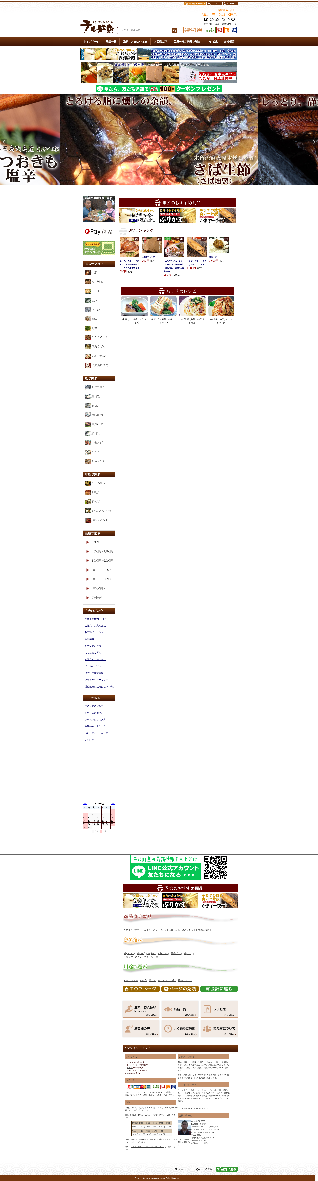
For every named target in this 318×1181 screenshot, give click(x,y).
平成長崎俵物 (202, 930)
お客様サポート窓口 (95, 659)
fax (128, 1073)
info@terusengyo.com (205, 1132)
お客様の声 (160, 41)
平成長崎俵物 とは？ (95, 618)
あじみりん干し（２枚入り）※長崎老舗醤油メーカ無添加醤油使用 (129, 264)
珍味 (171, 930)
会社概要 (229, 41)
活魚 (155, 930)
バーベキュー (131, 980)
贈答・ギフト (185, 980)
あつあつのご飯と (167, 980)
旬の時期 (89, 740)
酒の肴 (152, 980)
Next (314, 142)
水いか (163, 930)
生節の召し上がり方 (95, 726)
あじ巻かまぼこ (149, 257)
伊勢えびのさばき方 (95, 719)
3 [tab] (161, 188)
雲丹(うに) (176, 953)
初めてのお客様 (93, 646)
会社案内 (89, 639)
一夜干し (146, 930)
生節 (126, 930)
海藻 (177, 930)
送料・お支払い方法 (135, 41)
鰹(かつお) (129, 953)
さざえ (138, 957)
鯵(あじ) (151, 953)
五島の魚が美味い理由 (187, 41)
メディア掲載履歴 (94, 673)
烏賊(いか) (163, 953)
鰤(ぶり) (188, 953)
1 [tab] (157, 188)
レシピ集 (212, 41)
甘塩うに (213, 257)
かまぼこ (135, 930)
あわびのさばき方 (94, 712)
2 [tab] (159, 188)
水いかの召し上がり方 (96, 733)
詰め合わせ (187, 930)
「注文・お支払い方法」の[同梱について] (147, 1115)
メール (129, 1068)
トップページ (92, 41)
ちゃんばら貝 (151, 957)
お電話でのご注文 (94, 632)
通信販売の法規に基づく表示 (100, 686)
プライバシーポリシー (96, 679)
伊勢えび (128, 957)
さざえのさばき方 (94, 706)
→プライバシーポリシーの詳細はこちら (194, 1108)
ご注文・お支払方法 (95, 625)
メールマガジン (93, 666)
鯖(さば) (141, 953)
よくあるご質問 (93, 652)
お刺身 (143, 980)
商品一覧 (111, 41)
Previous (4, 142)
